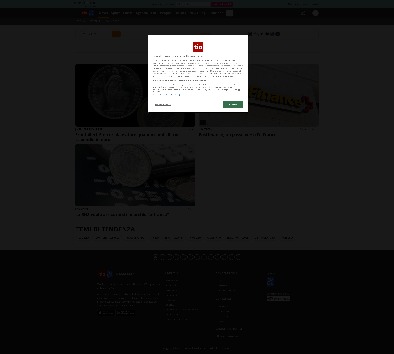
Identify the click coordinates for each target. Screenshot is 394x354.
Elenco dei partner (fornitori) (166, 95)
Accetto (233, 104)
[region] (198, 74)
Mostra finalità (163, 104)
